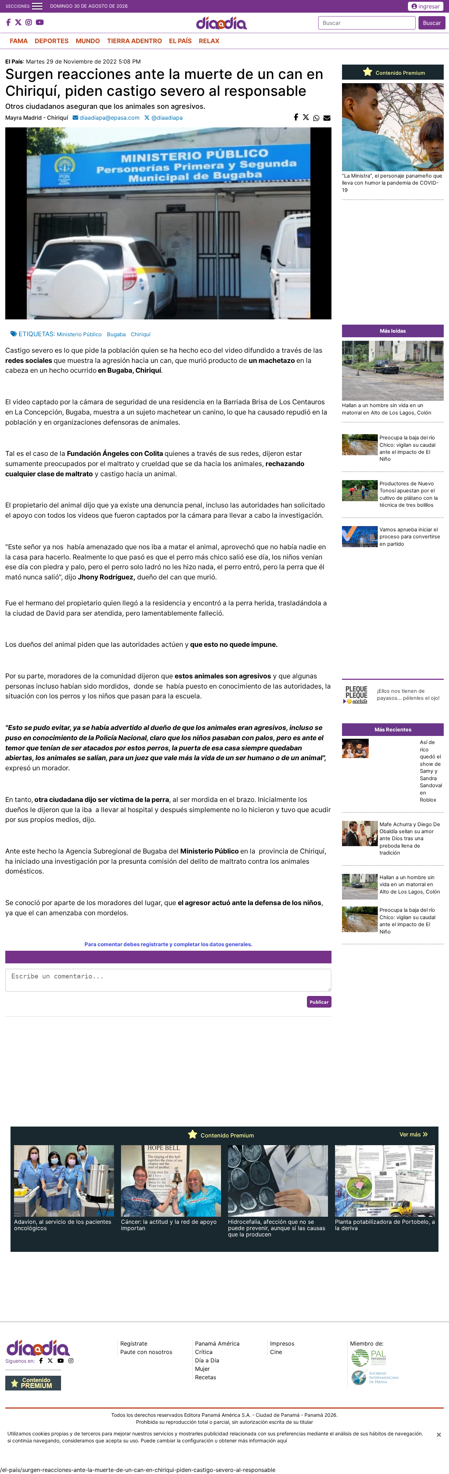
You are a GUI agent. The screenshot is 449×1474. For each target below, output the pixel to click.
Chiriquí (140, 334)
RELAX (209, 41)
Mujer (202, 1368)
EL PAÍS (180, 41)
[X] (50, 1360)
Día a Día (207, 1360)
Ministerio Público (79, 334)
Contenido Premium (399, 73)
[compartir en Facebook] (296, 117)
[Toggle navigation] (37, 6)
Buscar (432, 22)
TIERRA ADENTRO (134, 41)
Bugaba (116, 334)
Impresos (282, 1343)
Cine (276, 1351)
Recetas (205, 1377)
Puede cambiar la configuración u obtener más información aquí (214, 1440)
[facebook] (41, 1360)
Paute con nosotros (146, 1351)
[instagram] (70, 1360)
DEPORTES (52, 41)
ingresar (429, 6)
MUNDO (88, 41)
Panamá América (217, 1343)
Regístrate (133, 1343)
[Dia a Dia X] (19, 22)
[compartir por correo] (327, 117)
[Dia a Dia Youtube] (40, 22)
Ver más (411, 1134)
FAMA (19, 41)
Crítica (204, 1351)
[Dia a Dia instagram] (30, 22)
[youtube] (61, 1360)
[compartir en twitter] (306, 117)
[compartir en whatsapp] (316, 117)
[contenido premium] (33, 1382)
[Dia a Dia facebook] (9, 22)
